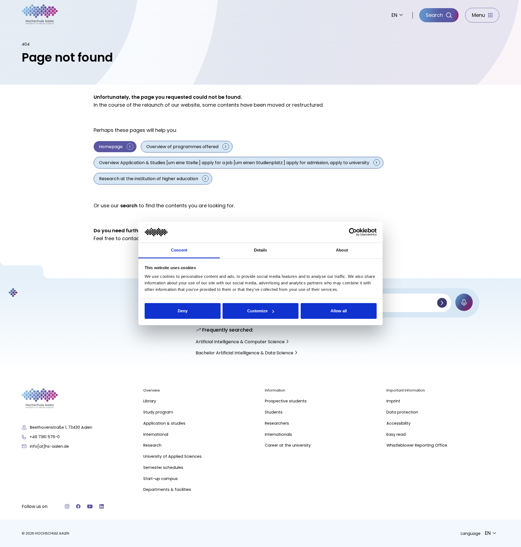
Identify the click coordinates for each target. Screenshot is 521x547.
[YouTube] (90, 506)
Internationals (278, 434)
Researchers (277, 423)
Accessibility (398, 423)
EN (394, 15)
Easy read (396, 434)
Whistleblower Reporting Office (416, 445)
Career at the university (288, 445)
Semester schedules (163, 467)
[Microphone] (464, 302)
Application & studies (164, 423)
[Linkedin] (101, 506)
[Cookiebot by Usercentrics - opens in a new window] (353, 232)
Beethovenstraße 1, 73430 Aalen (61, 427)
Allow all (339, 311)
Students (273, 412)
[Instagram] (67, 506)
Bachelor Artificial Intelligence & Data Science (244, 353)
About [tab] (342, 250)
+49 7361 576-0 (45, 437)
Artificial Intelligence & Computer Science (240, 342)
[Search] (442, 303)
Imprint (393, 401)
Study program (158, 412)
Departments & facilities (167, 489)
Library (149, 401)
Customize (257, 311)
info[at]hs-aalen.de (49, 446)
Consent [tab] (179, 250)
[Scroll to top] (507, 460)
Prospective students (286, 401)
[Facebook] (78, 506)
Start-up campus (160, 478)
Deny (183, 311)
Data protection (402, 412)
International (155, 434)
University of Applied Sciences (172, 456)
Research (152, 445)
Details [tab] (260, 250)
